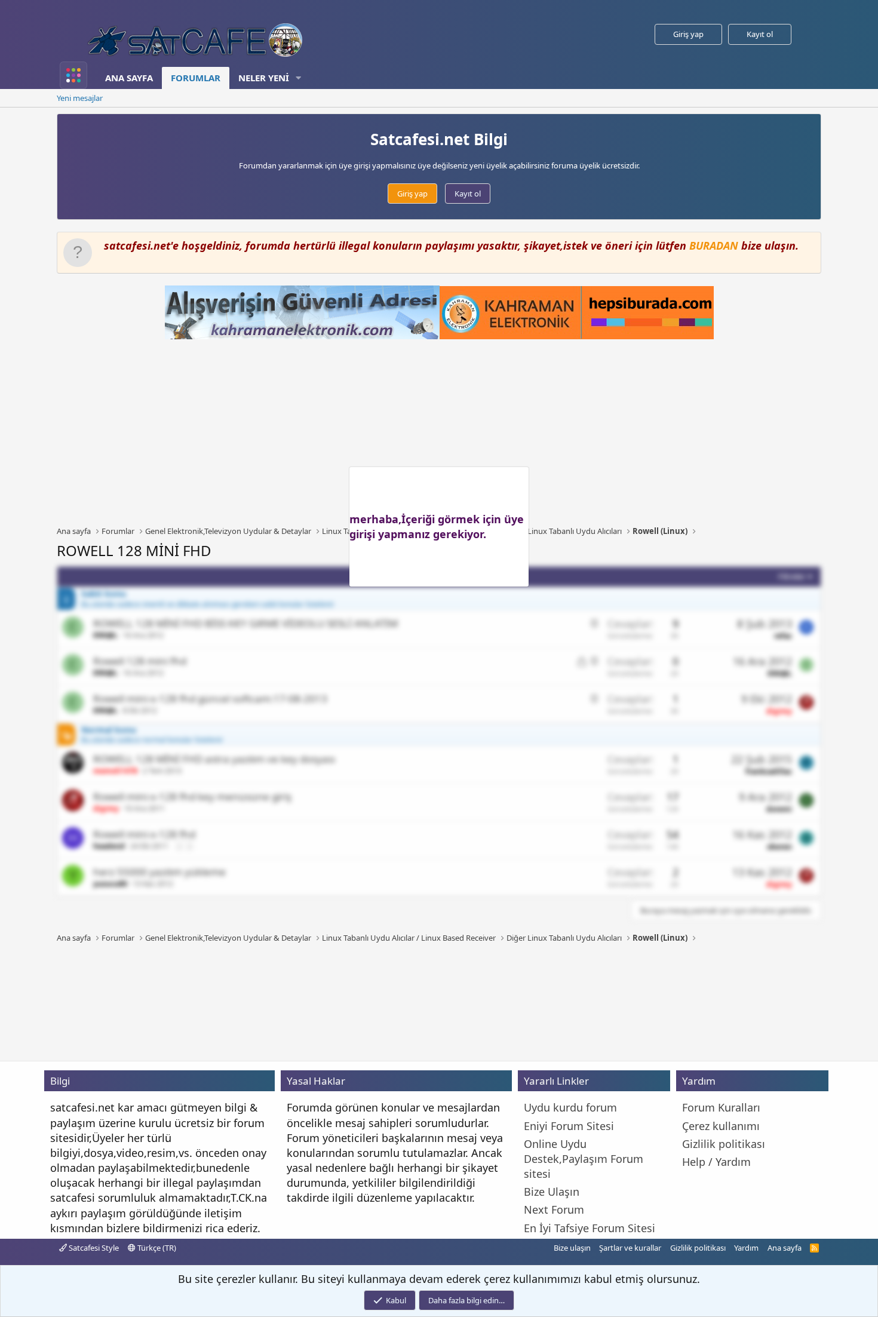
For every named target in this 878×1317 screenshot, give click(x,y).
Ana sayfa (129, 78)
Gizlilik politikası (698, 1247)
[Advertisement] (439, 432)
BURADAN (713, 245)
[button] (298, 78)
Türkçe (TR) (156, 1247)
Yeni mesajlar (80, 98)
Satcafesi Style (93, 1247)
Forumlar (195, 78)
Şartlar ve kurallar (630, 1247)
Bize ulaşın (572, 1247)
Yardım (746, 1247)
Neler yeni (263, 78)
